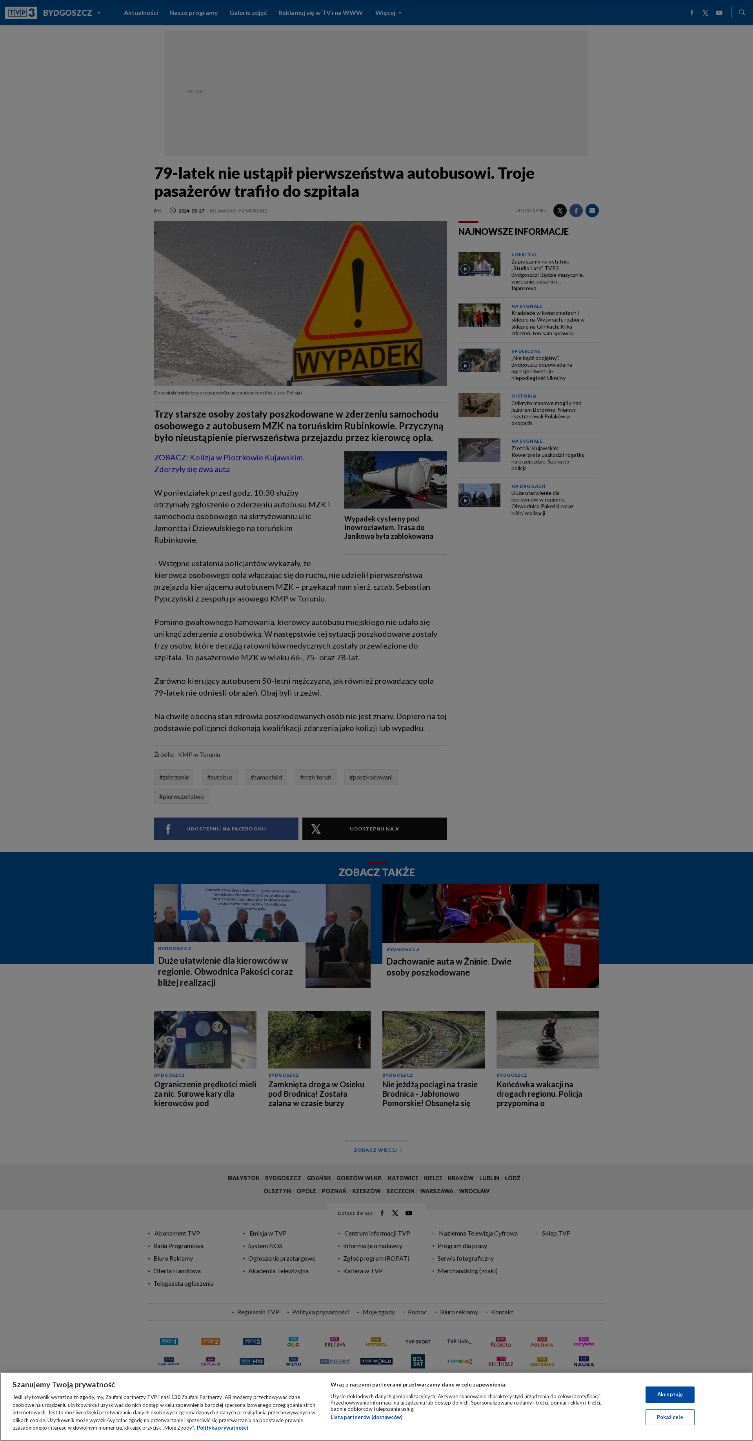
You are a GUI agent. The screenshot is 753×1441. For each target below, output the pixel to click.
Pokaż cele (670, 1417)
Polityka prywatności (222, 1428)
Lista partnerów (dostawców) (366, 1417)
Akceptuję (670, 1394)
